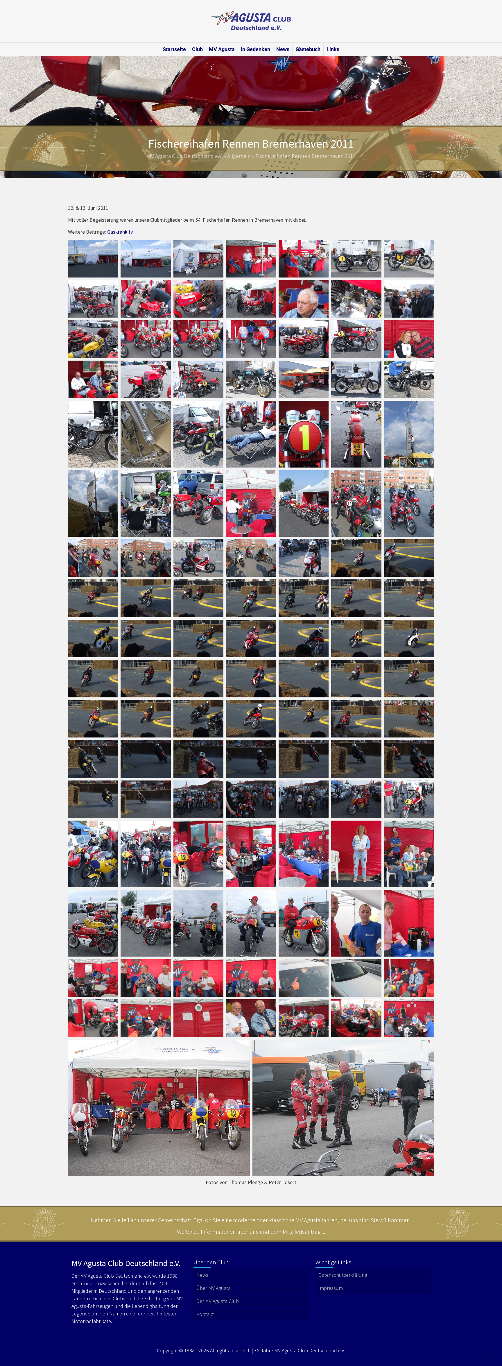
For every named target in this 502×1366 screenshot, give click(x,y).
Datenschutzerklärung (342, 1275)
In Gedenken (255, 49)
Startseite (174, 49)
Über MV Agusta (213, 1288)
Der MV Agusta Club (217, 1301)
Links (333, 49)
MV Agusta (222, 49)
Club (197, 49)
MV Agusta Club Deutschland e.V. (185, 156)
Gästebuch (307, 49)
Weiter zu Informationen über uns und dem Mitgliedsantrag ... (251, 1232)
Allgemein (239, 156)
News (282, 49)
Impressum (330, 1288)
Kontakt (205, 1314)
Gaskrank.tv (120, 231)
